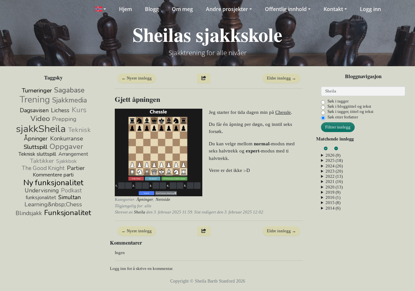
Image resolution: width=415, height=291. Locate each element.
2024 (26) (334, 166)
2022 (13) (334, 176)
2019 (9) (333, 192)
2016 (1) (333, 197)
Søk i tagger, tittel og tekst (350, 111)
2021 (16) (334, 181)
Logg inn (370, 9)
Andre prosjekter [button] (227, 9)
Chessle (283, 112)
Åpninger (144, 199)
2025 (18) (334, 160)
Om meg (182, 9)
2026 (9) (333, 155)
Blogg (152, 9)
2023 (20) (334, 171)
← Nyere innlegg (137, 78)
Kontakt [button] (333, 9)
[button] (100, 9)
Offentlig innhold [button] (286, 9)
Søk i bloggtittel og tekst (349, 106)
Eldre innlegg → (281, 78)
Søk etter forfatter (342, 117)
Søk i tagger (338, 101)
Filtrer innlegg (337, 127)
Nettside (163, 199)
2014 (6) (333, 208)
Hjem (125, 9)
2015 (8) (333, 202)
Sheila (139, 212)
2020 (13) (334, 187)
